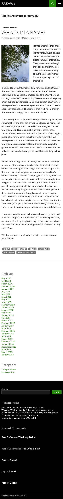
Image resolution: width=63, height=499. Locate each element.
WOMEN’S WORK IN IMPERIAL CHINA (19, 415)
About (13, 460)
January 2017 (7, 325)
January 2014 (7, 344)
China (6, 249)
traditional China (26, 252)
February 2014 (8, 341)
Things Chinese (9, 27)
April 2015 (6, 328)
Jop (3, 471)
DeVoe (32, 249)
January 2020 (7, 307)
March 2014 (6, 339)
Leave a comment (32, 38)
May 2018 (5, 312)
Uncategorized (8, 372)
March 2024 (6, 283)
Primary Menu (59, 3)
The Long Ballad (27, 437)
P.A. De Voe (8, 3)
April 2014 (6, 336)
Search (4, 389)
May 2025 (5, 278)
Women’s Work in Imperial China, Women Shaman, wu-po (27, 410)
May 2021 (5, 299)
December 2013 (8, 347)
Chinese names (19, 249)
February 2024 (8, 286)
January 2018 (7, 315)
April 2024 (6, 281)
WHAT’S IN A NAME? (23, 32)
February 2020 (8, 304)
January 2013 (7, 354)
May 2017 (5, 318)
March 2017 (6, 320)
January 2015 (7, 333)
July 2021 (5, 294)
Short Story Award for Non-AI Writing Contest (22, 407)
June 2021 (6, 297)
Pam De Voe (9, 252)
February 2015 (8, 331)
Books (13, 482)
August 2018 (7, 310)
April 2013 (6, 349)
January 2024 (7, 289)
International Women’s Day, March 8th (18, 418)
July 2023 (5, 291)
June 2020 (6, 302)
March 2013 (6, 352)
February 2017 (8, 323)
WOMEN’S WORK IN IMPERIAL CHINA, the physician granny (29, 412)
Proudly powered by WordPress (13, 495)
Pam (3, 460)
